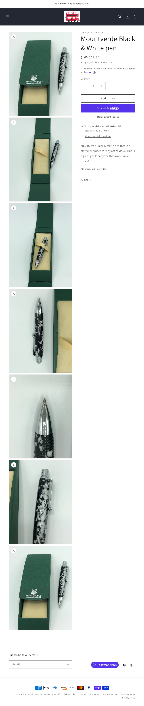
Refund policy (70, 694)
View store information (98, 136)
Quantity (85, 78)
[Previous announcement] (7, 4)
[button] (7, 17)
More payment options (108, 116)
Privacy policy (128, 698)
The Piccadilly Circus (32, 694)
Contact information (89, 694)
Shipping (85, 62)
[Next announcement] (137, 4)
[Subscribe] (68, 664)
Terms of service (110, 694)
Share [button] (87, 179)
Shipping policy (128, 694)
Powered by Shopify (51, 694)
